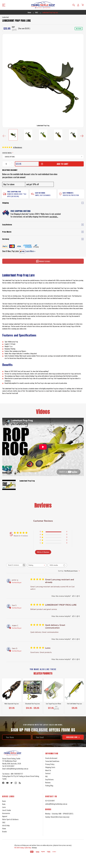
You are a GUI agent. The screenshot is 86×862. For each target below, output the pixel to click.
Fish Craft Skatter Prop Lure (74, 704)
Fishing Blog (49, 785)
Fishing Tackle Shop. (25, 847)
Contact (48, 773)
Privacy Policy (49, 764)
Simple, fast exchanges (42, 195)
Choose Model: (7, 153)
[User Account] (78, 5)
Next (82, 136)
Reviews (48, 782)
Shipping (5, 203)
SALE (3, 822)
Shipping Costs (50, 767)
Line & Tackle (6, 810)
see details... (53, 216)
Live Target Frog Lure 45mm (53, 704)
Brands (4, 831)
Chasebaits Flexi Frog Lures (32, 704)
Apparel (4, 816)
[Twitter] (12, 783)
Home (4, 828)
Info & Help (6, 825)
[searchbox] (14, 565)
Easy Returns (40, 193)
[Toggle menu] (11, 5)
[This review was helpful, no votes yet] (73, 596)
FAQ (46, 776)
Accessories (6, 813)
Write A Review (43, 552)
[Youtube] (7, 783)
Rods (3, 804)
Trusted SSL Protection (71, 195)
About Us (48, 770)
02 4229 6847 (50, 800)
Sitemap (34, 847)
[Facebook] (3, 783)
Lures (4, 807)
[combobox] (36, 565)
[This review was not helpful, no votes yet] (77, 596)
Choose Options (11, 711)
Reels (4, 801)
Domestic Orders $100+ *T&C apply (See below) (16, 195)
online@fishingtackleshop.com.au (56, 804)
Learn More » (30, 251)
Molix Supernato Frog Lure (12, 704)
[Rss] (20, 783)
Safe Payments (68, 193)
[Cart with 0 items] (83, 5)
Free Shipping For (14, 191)
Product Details (44, 261)
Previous (4, 136)
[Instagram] (16, 783)
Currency (5, 239)
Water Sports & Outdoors (10, 819)
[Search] (74, 5)
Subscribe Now (72, 737)
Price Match (6, 232)
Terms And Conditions (52, 761)
